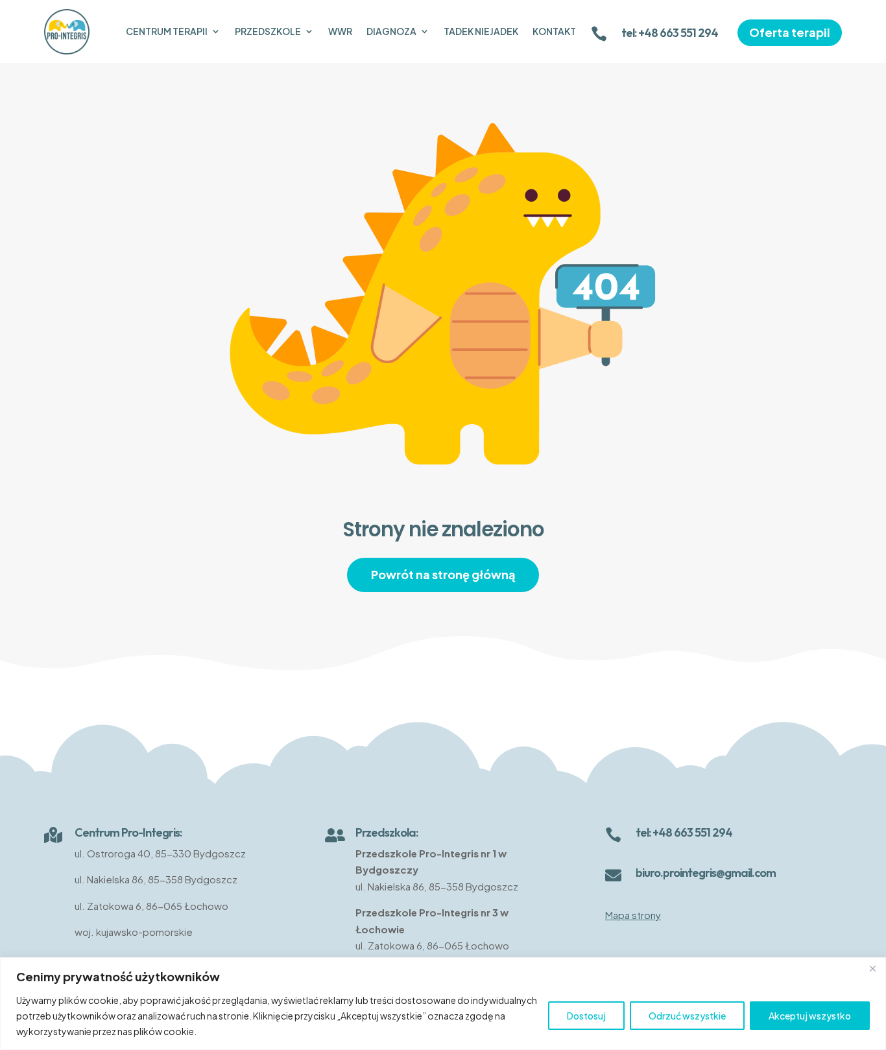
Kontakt (554, 31)
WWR (340, 31)
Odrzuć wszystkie (687, 1015)
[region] (443, 1003)
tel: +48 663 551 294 (669, 32)
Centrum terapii (167, 31)
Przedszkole (268, 31)
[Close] (872, 968)
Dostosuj (586, 1015)
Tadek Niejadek (481, 31)
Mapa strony (633, 915)
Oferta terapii (789, 32)
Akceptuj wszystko (810, 1015)
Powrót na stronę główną (443, 574)
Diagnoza (391, 31)
